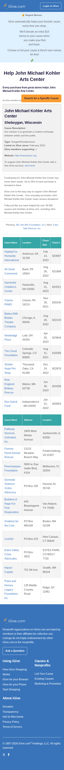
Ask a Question (14, 650)
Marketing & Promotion (48, 683)
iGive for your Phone (14, 684)
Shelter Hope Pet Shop (9, 368)
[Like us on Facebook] (9, 754)
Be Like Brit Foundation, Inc (30, 224)
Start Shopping (11, 689)
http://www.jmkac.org (25, 155)
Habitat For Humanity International (11, 256)
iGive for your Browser (15, 679)
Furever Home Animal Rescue (12, 453)
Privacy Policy (11, 721)
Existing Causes (44, 678)
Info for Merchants (13, 716)
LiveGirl (8, 539)
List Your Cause (44, 673)
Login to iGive (51, 6)
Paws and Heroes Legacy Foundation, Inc (11, 589)
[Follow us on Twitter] (4, 754)
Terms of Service (12, 726)
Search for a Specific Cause (41, 98)
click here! (30, 165)
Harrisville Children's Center (10, 286)
